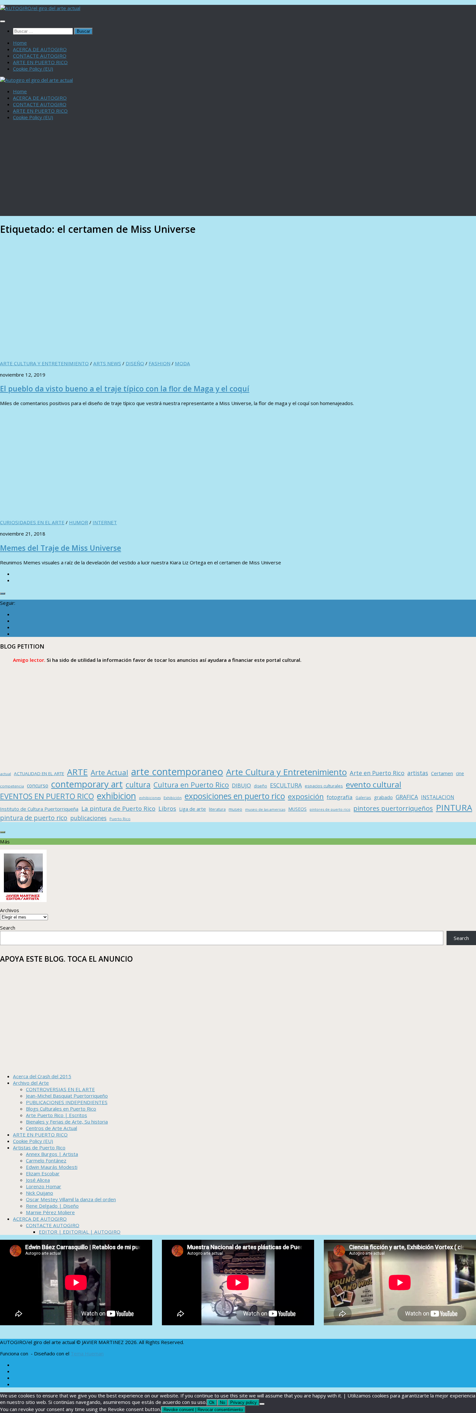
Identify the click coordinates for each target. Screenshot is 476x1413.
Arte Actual (109, 772)
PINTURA (454, 807)
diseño (260, 786)
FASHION (159, 363)
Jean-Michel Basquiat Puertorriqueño (67, 1095)
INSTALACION (437, 797)
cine (460, 773)
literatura (217, 809)
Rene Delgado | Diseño (52, 1206)
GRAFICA (407, 797)
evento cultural (373, 784)
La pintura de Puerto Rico (118, 808)
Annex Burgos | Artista (52, 1154)
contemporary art (87, 784)
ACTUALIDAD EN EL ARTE (39, 773)
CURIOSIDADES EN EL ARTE (32, 522)
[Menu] (2, 21)
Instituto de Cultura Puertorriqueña (39, 809)
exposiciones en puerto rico (235, 795)
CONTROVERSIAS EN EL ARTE (60, 1089)
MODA (182, 363)
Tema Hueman (87, 1353)
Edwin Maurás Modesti (51, 1167)
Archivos (9, 910)
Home (20, 43)
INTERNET (105, 522)
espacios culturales (324, 786)
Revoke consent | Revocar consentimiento (203, 1409)
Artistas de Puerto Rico (39, 1147)
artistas (417, 773)
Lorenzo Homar (43, 1186)
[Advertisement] (238, 170)
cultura (138, 784)
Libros (167, 808)
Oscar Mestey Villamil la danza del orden (71, 1199)
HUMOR (78, 522)
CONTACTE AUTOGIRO (39, 55)
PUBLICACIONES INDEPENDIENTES (67, 1102)
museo (235, 809)
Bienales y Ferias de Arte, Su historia (67, 1121)
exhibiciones (150, 798)
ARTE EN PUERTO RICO (40, 62)
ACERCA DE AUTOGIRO (40, 49)
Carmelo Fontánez (46, 1160)
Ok (212, 1402)
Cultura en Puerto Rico (191, 784)
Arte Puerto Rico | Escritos (56, 1115)
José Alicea (38, 1180)
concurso (37, 785)
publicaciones (88, 818)
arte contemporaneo (177, 771)
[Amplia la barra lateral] (2, 593)
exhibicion (116, 796)
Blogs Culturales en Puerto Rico (61, 1108)
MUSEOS (297, 809)
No (222, 1402)
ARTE (77, 772)
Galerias (363, 797)
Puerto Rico (119, 818)
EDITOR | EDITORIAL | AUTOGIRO (79, 1231)
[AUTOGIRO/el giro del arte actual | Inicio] (40, 8)
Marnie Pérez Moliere (50, 1212)
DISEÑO (135, 363)
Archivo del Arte (31, 1083)
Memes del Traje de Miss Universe (60, 548)
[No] (262, 1404)
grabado (383, 797)
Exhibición (173, 797)
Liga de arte (192, 809)
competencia (12, 786)
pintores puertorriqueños (393, 808)
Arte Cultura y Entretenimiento (286, 772)
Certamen (442, 773)
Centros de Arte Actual (51, 1128)
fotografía (340, 797)
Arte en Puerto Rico (377, 773)
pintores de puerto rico (330, 809)
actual (5, 773)
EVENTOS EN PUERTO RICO (47, 796)
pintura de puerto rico (33, 817)
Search (7, 927)
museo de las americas (265, 809)
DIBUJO (241, 785)
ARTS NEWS (107, 363)
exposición (306, 796)
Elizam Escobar (43, 1173)
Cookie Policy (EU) (33, 68)
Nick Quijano (39, 1193)
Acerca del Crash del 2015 (42, 1076)
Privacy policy (243, 1402)
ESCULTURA (286, 785)
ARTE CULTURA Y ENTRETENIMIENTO (44, 363)
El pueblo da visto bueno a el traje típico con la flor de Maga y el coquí (124, 389)
